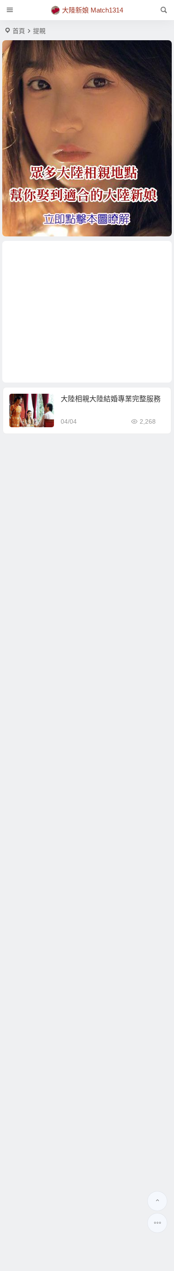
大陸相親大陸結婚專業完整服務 (111, 399)
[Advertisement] (87, 312)
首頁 (18, 30)
